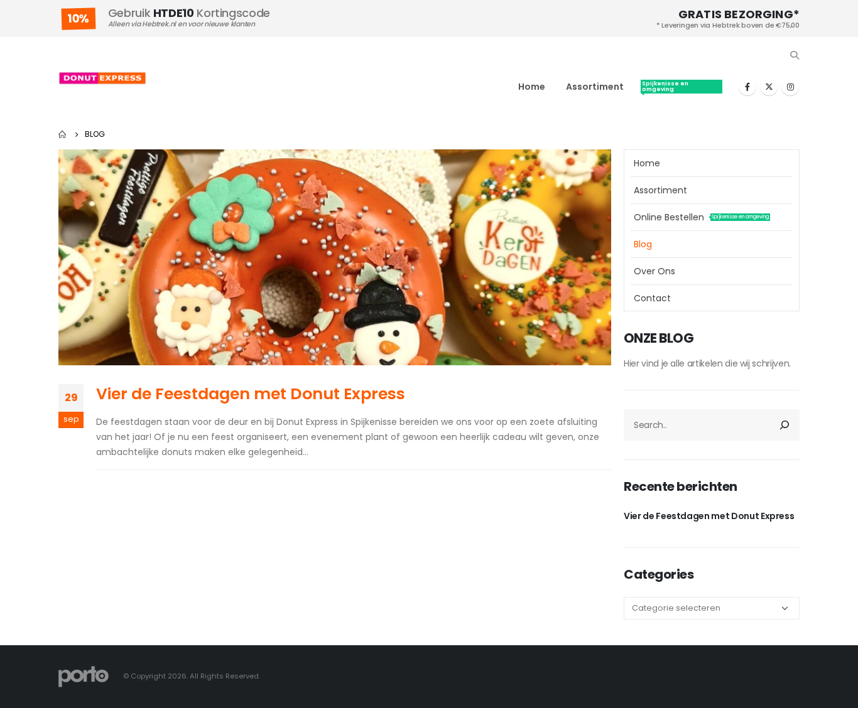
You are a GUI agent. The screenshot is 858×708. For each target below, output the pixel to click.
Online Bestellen (680, 86)
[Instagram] (790, 86)
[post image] (334, 257)
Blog (643, 244)
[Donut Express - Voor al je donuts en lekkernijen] (102, 78)
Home (531, 86)
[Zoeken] (784, 425)
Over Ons (654, 271)
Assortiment (595, 86)
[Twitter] (769, 86)
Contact (652, 298)
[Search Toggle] (794, 55)
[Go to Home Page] (62, 134)
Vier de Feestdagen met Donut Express (250, 394)
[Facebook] (747, 86)
